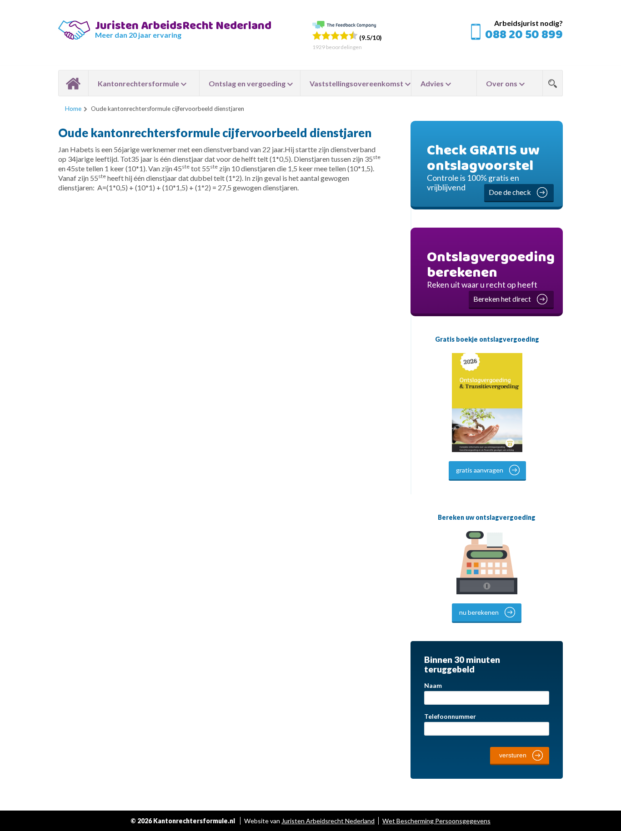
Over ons (501, 83)
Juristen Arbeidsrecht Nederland (328, 821)
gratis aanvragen (479, 470)
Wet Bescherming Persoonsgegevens (436, 821)
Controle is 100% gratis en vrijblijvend (483, 167)
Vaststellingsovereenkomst (356, 83)
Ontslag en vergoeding (247, 83)
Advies (432, 83)
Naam (433, 685)
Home (73, 83)
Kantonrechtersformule (138, 83)
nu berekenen (479, 612)
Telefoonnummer (450, 716)
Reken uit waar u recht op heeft (491, 274)
